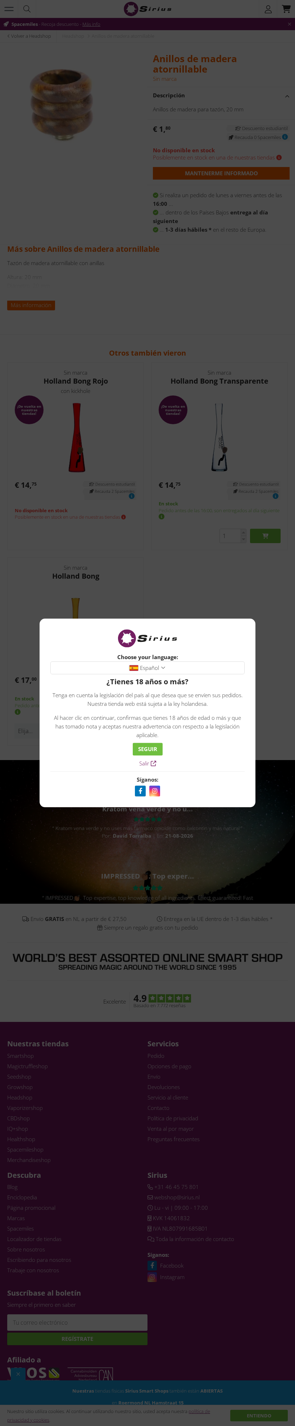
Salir (145, 763)
